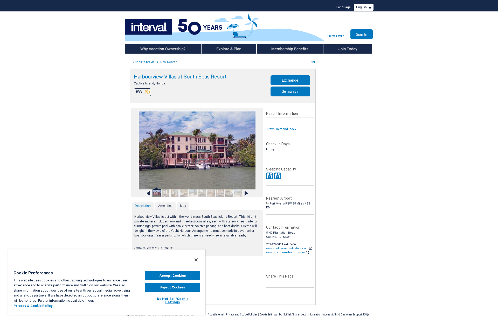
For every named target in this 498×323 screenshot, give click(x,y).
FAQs (366, 314)
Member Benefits (270, 49)
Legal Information (311, 314)
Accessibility (331, 314)
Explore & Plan (212, 49)
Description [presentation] (143, 206)
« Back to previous (145, 62)
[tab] (143, 206)
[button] (269, 176)
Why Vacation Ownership (143, 49)
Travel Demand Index (281, 129)
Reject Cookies (172, 287)
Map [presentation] (183, 206)
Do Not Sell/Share (289, 314)
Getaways (290, 91)
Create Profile (335, 36)
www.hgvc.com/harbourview (285, 252)
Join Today (331, 49)
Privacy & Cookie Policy (33, 306)
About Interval (216, 314)
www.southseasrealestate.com (287, 248)
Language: (343, 7)
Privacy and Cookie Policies (242, 314)
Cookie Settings (268, 314)
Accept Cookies (173, 276)
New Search (168, 62)
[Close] (196, 260)
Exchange (290, 80)
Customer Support (351, 314)
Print (311, 62)
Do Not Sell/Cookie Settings (172, 300)
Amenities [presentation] (165, 206)
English (361, 7)
